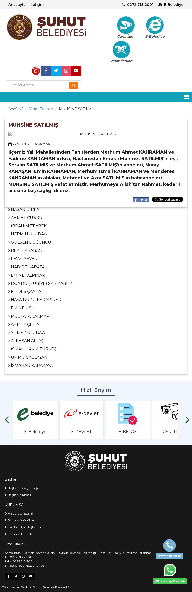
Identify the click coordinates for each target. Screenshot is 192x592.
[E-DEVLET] (81, 414)
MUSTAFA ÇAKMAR (30, 316)
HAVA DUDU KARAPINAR (36, 299)
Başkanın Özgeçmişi (22, 488)
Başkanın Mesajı (19, 495)
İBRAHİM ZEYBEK (28, 226)
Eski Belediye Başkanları (24, 527)
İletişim (37, 4)
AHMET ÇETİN (25, 324)
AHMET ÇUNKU (26, 217)
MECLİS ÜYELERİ (20, 513)
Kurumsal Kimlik (19, 534)
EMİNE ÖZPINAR (27, 275)
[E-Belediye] (155, 25)
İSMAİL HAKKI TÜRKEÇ (33, 349)
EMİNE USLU (23, 308)
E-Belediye (174, 4)
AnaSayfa (16, 109)
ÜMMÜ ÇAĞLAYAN (29, 357)
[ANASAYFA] (51, 27)
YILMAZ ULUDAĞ (27, 332)
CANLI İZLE (174, 431)
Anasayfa (17, 4)
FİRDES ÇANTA (25, 291)
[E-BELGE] (127, 414)
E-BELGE (128, 431)
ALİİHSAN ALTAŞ (27, 340)
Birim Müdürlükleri (21, 520)
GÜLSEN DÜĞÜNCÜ (30, 242)
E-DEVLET (81, 431)
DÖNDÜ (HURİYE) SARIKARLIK (41, 283)
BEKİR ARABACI (26, 250)
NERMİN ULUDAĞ (28, 234)
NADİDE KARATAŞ (28, 267)
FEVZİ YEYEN (24, 258)
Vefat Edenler (41, 109)
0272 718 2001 (140, 4)
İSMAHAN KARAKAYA (31, 365)
